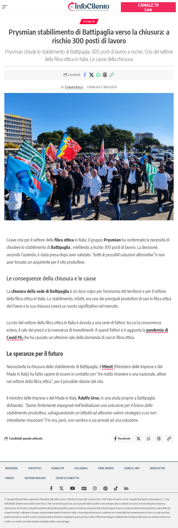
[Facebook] (51, 488)
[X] (61, 488)
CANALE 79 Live (148, 7)
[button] (6, 7)
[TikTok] (116, 488)
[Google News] (84, 488)
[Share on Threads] (105, 74)
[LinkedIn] (126, 488)
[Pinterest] (105, 488)
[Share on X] (91, 74)
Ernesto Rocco (74, 87)
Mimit (108, 366)
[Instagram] (95, 488)
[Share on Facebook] (85, 74)
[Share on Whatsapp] (98, 74)
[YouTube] (72, 488)
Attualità (89, 21)
